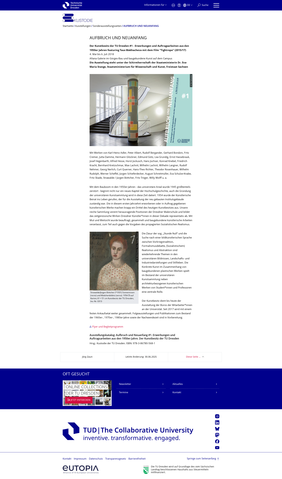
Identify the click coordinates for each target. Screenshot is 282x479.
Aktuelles (177, 384)
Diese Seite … (193, 357)
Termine (123, 392)
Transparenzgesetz (115, 459)
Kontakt (176, 392)
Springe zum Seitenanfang (201, 459)
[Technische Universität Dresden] (72, 5)
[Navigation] (216, 5)
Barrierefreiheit (137, 459)
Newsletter (125, 384)
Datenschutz (96, 459)
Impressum (80, 459)
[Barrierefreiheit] (179, 5)
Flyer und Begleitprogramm (107, 327)
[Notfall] (173, 5)
